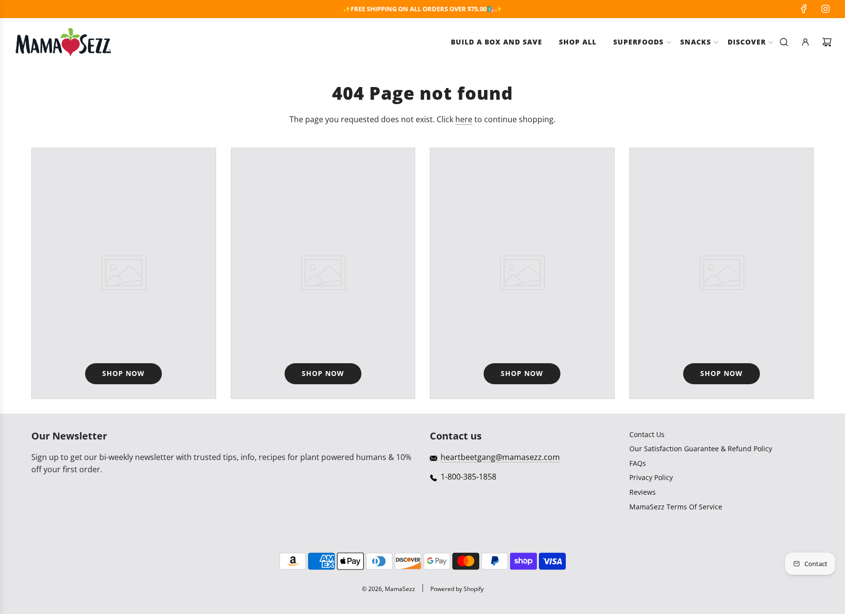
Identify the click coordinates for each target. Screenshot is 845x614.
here (463, 119)
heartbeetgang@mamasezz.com (500, 457)
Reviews (642, 492)
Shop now (123, 373)
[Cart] (827, 42)
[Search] (784, 42)
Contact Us (647, 434)
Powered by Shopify (457, 589)
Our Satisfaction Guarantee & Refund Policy (700, 448)
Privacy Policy (651, 477)
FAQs (637, 463)
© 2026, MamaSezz (388, 589)
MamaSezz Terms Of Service (675, 506)
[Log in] (805, 42)
